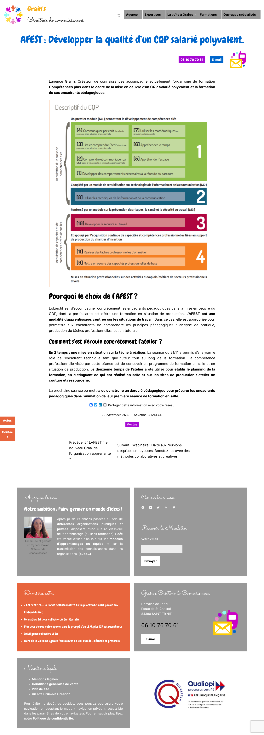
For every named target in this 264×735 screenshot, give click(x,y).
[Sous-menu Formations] (219, 15)
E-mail (150, 639)
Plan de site (40, 689)
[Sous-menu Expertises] (163, 15)
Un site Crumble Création (51, 694)
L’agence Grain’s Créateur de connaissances (86, 81)
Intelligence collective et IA (41, 634)
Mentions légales (45, 679)
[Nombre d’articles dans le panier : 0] (118, 15)
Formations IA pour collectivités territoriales (51, 619)
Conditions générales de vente (55, 684)
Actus (133, 424)
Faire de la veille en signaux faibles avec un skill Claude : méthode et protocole (72, 641)
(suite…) (84, 554)
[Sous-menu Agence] (140, 15)
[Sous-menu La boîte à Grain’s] (195, 15)
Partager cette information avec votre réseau (141, 405)
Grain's (36, 8)
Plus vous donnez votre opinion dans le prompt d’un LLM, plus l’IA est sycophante (73, 627)
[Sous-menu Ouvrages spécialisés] (258, 15)
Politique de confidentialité (53, 718)
